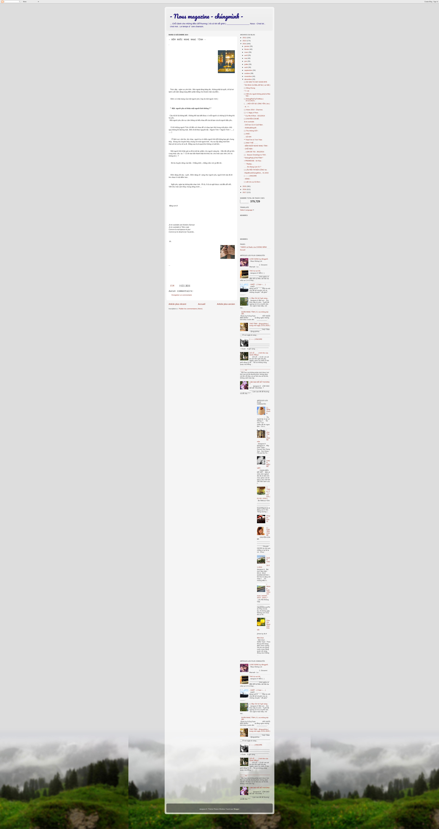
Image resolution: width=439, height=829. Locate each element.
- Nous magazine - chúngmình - (206, 16)
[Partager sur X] (185, 286)
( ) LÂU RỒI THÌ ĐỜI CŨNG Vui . (256, 170)
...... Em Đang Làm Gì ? (252, 167)
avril (246, 55)
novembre (248, 76)
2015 (245, 186)
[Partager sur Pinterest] (189, 286)
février (246, 49)
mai (246, 58)
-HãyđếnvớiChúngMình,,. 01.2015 (256, 173)
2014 (245, 44)
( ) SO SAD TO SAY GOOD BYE (255, 82)
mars (246, 52)
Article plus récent (177, 304)
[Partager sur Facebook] (187, 286)
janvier (247, 46)
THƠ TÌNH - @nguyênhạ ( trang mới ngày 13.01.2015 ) (259, 324)
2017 (245, 192)
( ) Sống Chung (249, 88)
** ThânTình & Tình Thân (253, 140)
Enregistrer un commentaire (182, 295)
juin (245, 61)
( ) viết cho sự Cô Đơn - (252, 182)
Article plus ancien (226, 304)
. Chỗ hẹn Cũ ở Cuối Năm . (254, 125)
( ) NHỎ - (247, 134)
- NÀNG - (247, 179)
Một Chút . (261, 638)
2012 (245, 37)
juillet (246, 64)
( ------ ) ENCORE (250, 176)
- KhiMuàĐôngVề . (250, 128)
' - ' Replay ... (248, 164)
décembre (248, 79)
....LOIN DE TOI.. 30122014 (254, 152)
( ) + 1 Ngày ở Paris (251, 113)
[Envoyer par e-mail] (180, 286)
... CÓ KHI (247, 137)
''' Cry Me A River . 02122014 (254, 116)
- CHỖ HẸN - (248, 149)
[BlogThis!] (182, 286)
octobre (247, 73)
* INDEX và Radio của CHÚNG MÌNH (253, 247)
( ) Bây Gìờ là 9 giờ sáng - (258, 298)
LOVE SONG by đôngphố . (259, 259)
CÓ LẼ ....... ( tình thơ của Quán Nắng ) (258, 354)
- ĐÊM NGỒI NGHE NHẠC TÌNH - (256, 146)
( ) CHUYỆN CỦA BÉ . (252, 119)
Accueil (201, 304)
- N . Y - (247, 107)
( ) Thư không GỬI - (251, 131)
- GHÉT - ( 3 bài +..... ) (257, 284)
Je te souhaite (249, 122)
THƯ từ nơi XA (254, 271)
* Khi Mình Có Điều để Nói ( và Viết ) (257, 85)
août (246, 67)
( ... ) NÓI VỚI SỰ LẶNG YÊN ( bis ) (257, 104)
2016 (245, 189)
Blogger (236, 809)
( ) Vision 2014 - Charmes (253, 110)
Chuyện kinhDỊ (268, 518)
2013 (245, 41)
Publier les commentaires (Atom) (190, 309)
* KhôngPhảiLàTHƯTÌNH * (253, 158)
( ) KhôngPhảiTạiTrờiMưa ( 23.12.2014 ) (253, 100)
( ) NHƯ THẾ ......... (251, 143)
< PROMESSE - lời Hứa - (253, 161)
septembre (248, 70)
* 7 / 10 (246, 91)
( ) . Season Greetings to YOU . (255, 155)
